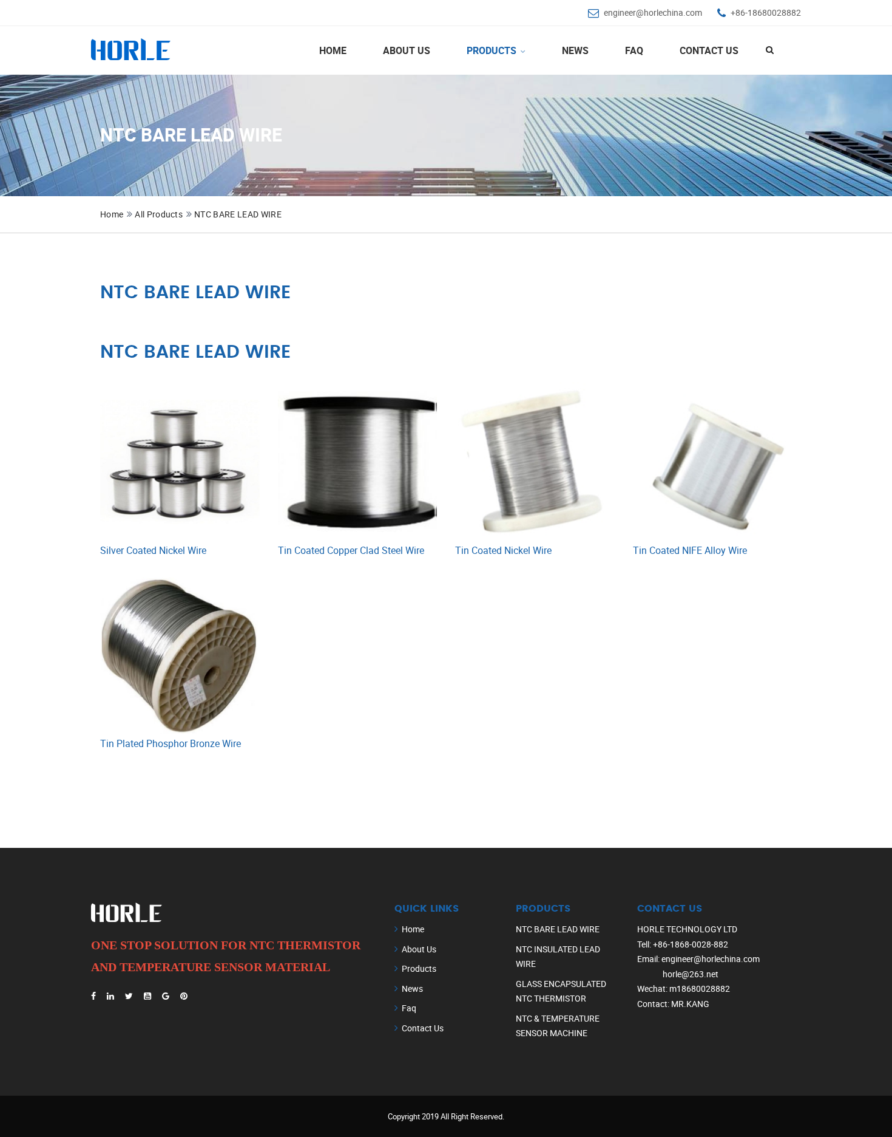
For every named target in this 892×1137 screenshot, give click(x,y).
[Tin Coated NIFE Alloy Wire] (712, 462)
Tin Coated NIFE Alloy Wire (690, 550)
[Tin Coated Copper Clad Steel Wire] (358, 462)
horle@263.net (690, 974)
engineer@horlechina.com (653, 12)
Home (332, 50)
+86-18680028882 (766, 12)
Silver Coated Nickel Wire (153, 550)
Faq (409, 1008)
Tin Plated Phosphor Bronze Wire (170, 743)
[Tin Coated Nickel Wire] (535, 462)
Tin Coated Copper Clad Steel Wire (351, 550)
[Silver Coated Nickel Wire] (180, 462)
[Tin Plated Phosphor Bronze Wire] (180, 656)
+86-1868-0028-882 (690, 944)
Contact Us (709, 50)
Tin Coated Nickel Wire (503, 550)
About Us (406, 50)
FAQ (634, 50)
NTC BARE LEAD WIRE (238, 214)
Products (493, 50)
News (575, 50)
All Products (159, 214)
